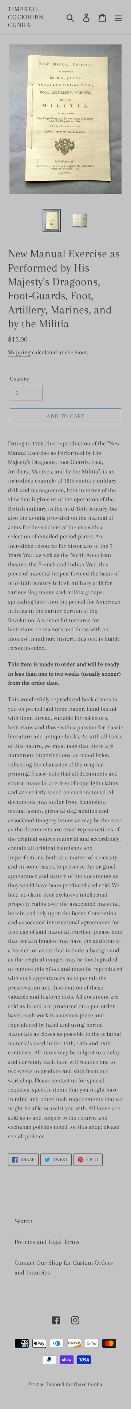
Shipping (19, 352)
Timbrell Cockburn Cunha (25, 16)
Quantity (19, 378)
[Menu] (118, 17)
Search (24, 1221)
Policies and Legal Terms (47, 1241)
